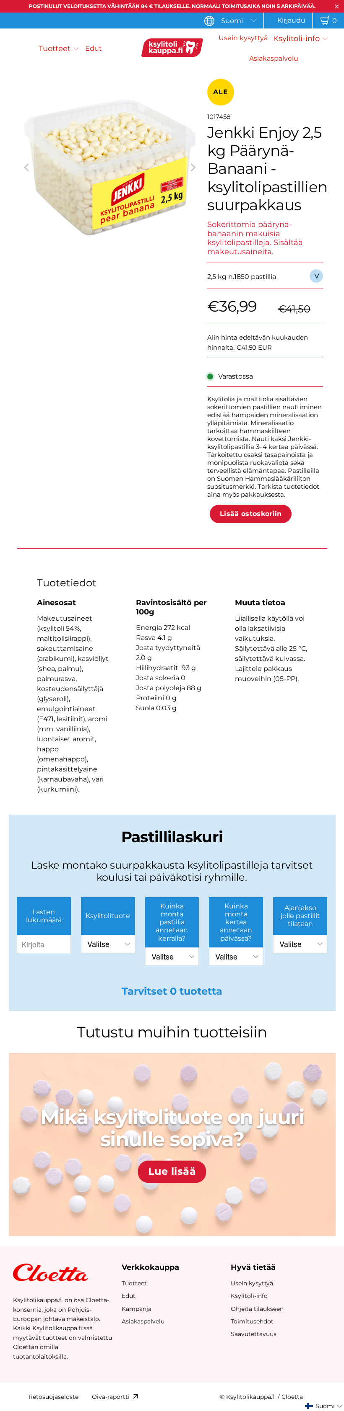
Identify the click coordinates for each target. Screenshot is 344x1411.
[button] (59, 49)
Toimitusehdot (252, 1321)
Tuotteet (134, 1283)
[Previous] (27, 167)
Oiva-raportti (111, 1397)
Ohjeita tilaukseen (257, 1309)
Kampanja (136, 1309)
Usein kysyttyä (252, 1283)
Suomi (232, 21)
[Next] (192, 167)
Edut (129, 1296)
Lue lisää (172, 1172)
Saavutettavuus (253, 1334)
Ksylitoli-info (249, 1296)
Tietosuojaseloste (53, 1397)
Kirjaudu (291, 20)
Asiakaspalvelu (143, 1321)
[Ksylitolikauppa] (172, 49)
